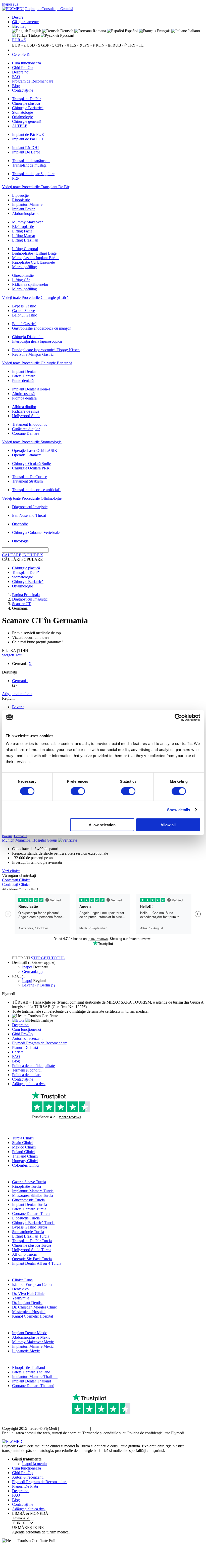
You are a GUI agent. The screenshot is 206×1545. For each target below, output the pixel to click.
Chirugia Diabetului (27, 337)
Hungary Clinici (25, 1161)
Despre (17, 17)
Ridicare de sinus (25, 411)
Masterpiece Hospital (28, 1312)
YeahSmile (20, 1298)
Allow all (168, 825)
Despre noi (20, 72)
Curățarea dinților (26, 429)
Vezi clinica (11, 871)
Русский (66, 35)
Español (131, 31)
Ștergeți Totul (12, 655)
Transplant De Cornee (29, 476)
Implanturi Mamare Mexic (33, 1346)
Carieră (18, 1052)
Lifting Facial (22, 231)
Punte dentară (23, 380)
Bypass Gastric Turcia (29, 1227)
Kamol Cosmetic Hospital (32, 1316)
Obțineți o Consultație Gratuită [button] (49, 9)
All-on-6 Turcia (24, 1254)
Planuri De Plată (25, 1047)
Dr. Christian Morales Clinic (34, 1307)
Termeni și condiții (26, 1070)
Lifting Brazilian (25, 240)
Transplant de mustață (29, 165)
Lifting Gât (21, 280)
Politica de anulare (26, 1075)
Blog (16, 86)
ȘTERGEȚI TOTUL (48, 958)
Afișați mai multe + (17, 694)
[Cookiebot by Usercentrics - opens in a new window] (178, 717)
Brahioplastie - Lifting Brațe (34, 253)
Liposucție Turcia (26, 1218)
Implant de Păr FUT (28, 139)
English (34, 31)
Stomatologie (22, 112)
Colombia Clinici (25, 1165)
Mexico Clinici (24, 1147)
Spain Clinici (22, 1142)
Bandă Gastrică (24, 324)
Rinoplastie (21, 200)
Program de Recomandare (32, 81)
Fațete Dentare (23, 376)
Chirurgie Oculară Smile (31, 463)
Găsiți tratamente (25, 22)
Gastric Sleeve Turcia (29, 1182)
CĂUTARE (11, 555)
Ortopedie (20, 524)
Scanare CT (21, 604)
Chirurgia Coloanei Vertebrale (36, 532)
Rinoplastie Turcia (26, 1186)
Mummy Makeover (27, 222)
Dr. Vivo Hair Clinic (28, 1293)
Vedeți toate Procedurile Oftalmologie (32, 498)
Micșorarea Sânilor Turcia (32, 1195)
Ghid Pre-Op (22, 67)
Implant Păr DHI (25, 147)
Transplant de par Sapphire (33, 174)
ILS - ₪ (76, 45)
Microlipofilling (24, 267)
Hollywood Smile (26, 416)
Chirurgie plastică (26, 103)
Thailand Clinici (25, 1156)
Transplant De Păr (26, 99)
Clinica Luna (22, 1280)
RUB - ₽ (120, 45)
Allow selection (102, 825)
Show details (178, 809)
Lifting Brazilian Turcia (30, 1236)
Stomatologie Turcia (28, 1232)
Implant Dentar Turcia (29, 1204)
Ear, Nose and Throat (29, 515)
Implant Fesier (23, 209)
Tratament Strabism (27, 481)
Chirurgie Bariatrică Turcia (33, 1222)
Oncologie (20, 541)
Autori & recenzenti (27, 1038)
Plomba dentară (24, 398)
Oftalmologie (22, 117)
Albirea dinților (24, 407)
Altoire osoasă (23, 393)
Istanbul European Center (32, 1284)
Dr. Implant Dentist (27, 1302)
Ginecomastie (23, 275)
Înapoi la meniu (34, 1463)
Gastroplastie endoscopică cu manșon (41, 328)
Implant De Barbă (26, 152)
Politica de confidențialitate (33, 1065)
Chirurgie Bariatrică (27, 108)
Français (163, 31)
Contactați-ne (22, 90)
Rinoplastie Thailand (28, 1367)
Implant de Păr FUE (28, 134)
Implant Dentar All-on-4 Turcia (36, 1263)
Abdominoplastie (25, 213)
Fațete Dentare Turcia (29, 1209)
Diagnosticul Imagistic (29, 507)
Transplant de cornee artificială (36, 490)
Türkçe (33, 35)
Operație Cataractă (26, 455)
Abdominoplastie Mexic (31, 1337)
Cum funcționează (26, 63)
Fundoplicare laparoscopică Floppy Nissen (46, 350)
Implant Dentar (24, 371)
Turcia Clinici (23, 1138)
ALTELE (19, 126)
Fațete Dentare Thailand (31, 1372)
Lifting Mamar (23, 235)
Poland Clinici (23, 1152)
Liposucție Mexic (26, 1351)
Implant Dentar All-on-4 (31, 389)
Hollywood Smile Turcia (31, 1250)
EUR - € (19, 40)
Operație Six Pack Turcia (32, 1259)
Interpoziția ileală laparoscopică (37, 341)
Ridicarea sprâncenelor (30, 284)
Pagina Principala (26, 594)
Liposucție (20, 195)
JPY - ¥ (89, 45)
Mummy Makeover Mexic (33, 1342)
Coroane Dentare (25, 433)
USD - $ (33, 45)
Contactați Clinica (16, 880)
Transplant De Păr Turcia (32, 1241)
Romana (99, 31)
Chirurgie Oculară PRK (31, 468)
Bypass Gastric (24, 306)
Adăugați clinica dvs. (28, 1084)
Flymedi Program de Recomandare (39, 1043)
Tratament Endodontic (29, 424)
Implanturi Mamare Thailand (35, 1376)
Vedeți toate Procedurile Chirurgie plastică (35, 297)
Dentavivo (20, 1289)
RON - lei (104, 45)
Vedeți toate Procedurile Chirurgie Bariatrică (37, 363)
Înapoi (27, 967)
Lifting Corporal (25, 249)
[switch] (78, 791)
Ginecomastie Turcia (28, 1200)
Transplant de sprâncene (31, 161)
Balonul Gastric (24, 315)
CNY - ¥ (62, 45)
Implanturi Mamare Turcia (33, 1191)
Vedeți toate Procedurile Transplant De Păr (35, 187)
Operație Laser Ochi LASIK (34, 450)
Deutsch (66, 31)
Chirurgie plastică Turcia (31, 1245)
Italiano (193, 31)
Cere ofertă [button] (21, 54)
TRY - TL (136, 45)
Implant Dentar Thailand (31, 1381)
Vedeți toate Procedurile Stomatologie (32, 442)
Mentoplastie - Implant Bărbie (35, 258)
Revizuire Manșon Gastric (33, 354)
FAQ (16, 76)
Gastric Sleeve (23, 310)
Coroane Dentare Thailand (33, 1385)
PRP (15, 178)
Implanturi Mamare (27, 204)
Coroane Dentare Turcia (31, 1213)
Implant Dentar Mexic (29, 1333)
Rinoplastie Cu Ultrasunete (33, 262)
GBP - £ (47, 45)
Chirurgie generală (26, 121)
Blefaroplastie (23, 226)
